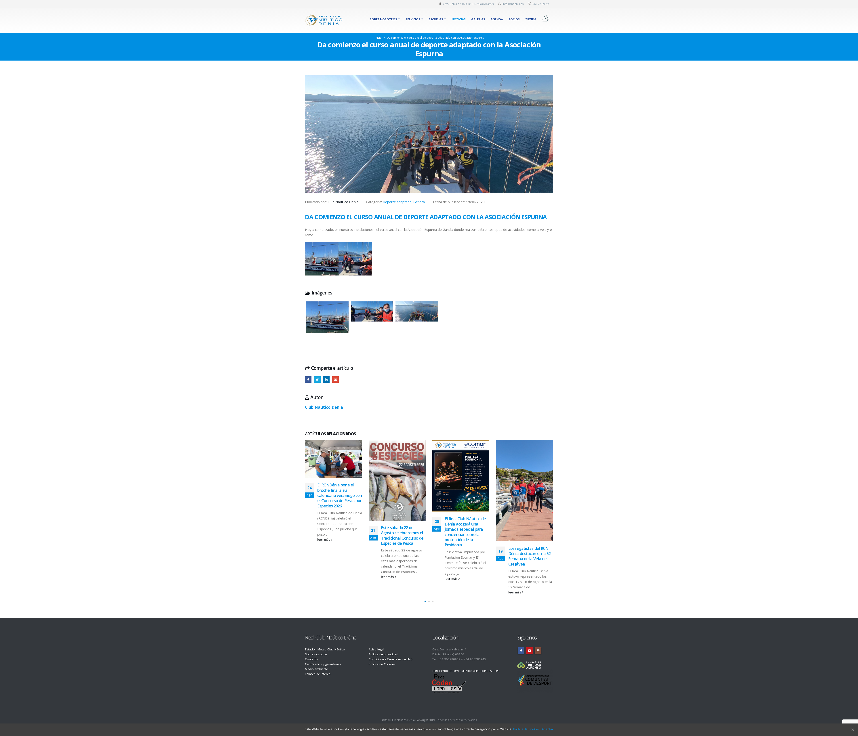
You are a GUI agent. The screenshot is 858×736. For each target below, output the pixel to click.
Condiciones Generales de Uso (390, 659)
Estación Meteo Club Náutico (325, 649)
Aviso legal (376, 649)
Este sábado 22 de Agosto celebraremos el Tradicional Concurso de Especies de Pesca (338, 535)
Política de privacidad (383, 654)
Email (335, 379)
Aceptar (547, 729)
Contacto (311, 659)
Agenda (497, 19)
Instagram (538, 650)
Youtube (529, 650)
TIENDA (530, 19)
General (419, 202)
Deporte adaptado (397, 202)
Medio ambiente (316, 669)
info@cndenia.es (513, 4)
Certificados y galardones (323, 664)
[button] (425, 601)
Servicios (413, 19)
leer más (324, 577)
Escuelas (436, 19)
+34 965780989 (449, 659)
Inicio (378, 38)
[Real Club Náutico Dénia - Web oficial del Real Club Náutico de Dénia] (324, 20)
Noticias (459, 19)
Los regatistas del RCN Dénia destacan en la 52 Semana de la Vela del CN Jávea (466, 556)
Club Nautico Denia (324, 407)
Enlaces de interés (317, 674)
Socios (514, 19)
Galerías (478, 19)
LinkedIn (326, 379)
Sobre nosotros (383, 19)
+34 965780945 (475, 659)
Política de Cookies (382, 664)
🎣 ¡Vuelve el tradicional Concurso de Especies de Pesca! (530, 533)
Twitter (317, 379)
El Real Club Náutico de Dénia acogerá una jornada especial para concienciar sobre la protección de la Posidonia (401, 531)
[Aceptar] (852, 730)
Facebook (308, 379)
